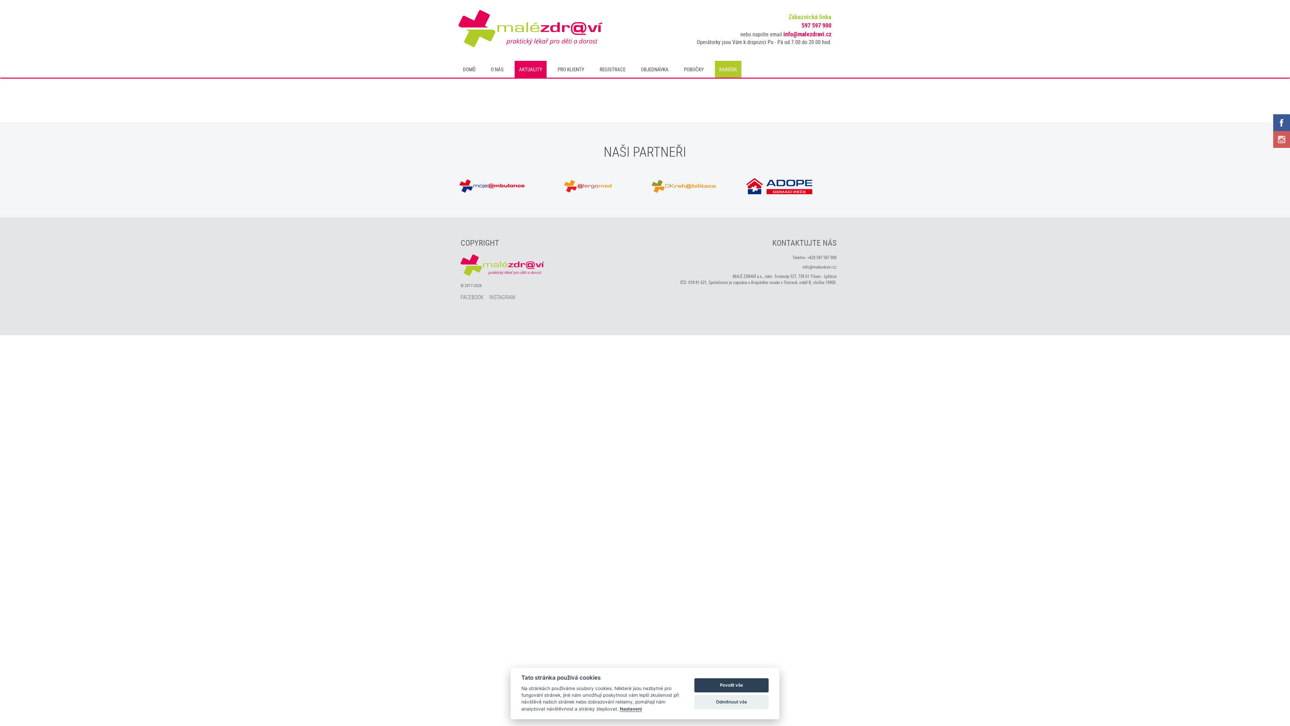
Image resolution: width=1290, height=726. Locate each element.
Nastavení (631, 709)
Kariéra (728, 69)
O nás (497, 69)
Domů (469, 69)
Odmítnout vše (731, 701)
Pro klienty (571, 69)
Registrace (613, 69)
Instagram (502, 297)
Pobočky (694, 69)
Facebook (472, 297)
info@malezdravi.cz (807, 34)
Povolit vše (731, 685)
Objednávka (655, 69)
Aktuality (530, 69)
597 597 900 (816, 25)
